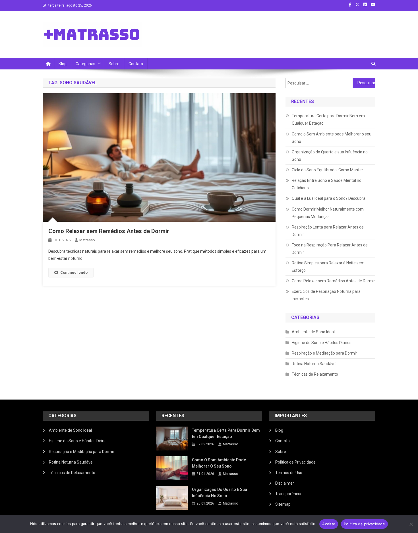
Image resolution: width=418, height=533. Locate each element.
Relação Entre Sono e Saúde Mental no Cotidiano (326, 184)
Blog (63, 63)
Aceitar (328, 524)
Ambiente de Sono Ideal (313, 332)
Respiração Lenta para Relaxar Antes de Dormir (328, 231)
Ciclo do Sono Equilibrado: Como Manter (327, 170)
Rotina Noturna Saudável (314, 363)
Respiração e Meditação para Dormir (324, 353)
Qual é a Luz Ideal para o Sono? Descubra (328, 198)
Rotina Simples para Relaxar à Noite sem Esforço (328, 267)
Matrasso (87, 240)
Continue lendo (74, 272)
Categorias (85, 63)
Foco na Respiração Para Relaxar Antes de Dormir (330, 249)
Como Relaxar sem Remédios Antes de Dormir (108, 231)
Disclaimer (284, 483)
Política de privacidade (364, 524)
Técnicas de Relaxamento (315, 374)
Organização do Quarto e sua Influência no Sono (330, 156)
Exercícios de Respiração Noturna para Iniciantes (326, 295)
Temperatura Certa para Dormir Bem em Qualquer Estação (328, 119)
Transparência (288, 493)
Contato (136, 63)
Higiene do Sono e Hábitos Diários (321, 342)
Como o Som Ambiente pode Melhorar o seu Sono (331, 138)
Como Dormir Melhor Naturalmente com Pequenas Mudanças (328, 213)
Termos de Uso (288, 472)
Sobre (114, 63)
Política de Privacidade (295, 462)
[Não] (411, 524)
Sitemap (283, 504)
